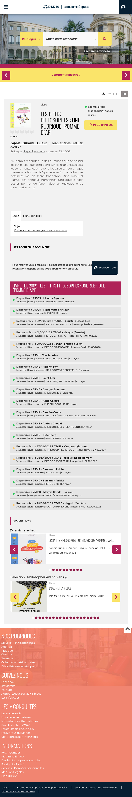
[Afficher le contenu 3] (57, 570)
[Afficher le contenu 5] (64, 570)
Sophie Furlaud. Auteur (28, 143)
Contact (14, 752)
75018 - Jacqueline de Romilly (73, 457)
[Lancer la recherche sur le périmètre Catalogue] (105, 39)
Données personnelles (29, 768)
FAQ (4, 752)
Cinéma (6, 654)
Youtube (7, 690)
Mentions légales (12, 772)
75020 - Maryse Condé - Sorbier (53, 492)
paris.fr (5, 787)
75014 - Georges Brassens (49, 389)
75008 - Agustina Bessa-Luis (72, 321)
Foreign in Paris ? (12, 764)
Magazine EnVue (12, 756)
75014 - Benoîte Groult (47, 412)
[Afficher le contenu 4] (60, 570)
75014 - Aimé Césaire (46, 400)
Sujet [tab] (16, 215)
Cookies (6, 768)
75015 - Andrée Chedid (47, 423)
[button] (125, 7)
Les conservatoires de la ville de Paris (96, 787)
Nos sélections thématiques (19, 721)
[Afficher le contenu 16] (84, 618)
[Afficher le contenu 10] (81, 570)
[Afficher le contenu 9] (77, 570)
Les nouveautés (11, 713)
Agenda (6, 646)
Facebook (7, 682)
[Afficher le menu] (5, 6)
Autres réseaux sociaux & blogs (21, 693)
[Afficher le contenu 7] (70, 570)
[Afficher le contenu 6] (67, 570)
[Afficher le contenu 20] (98, 618)
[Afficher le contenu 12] (70, 618)
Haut (127, 629)
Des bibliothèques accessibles (21, 760)
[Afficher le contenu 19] (95, 618)
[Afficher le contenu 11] (67, 618)
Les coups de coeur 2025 (17, 729)
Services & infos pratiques (18, 642)
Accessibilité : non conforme (18, 791)
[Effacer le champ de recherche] (96, 39)
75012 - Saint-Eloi (44, 378)
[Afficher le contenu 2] (53, 570)
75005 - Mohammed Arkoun (51, 309)
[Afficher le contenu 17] (88, 618)
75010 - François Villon (68, 343)
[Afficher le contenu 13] (74, 618)
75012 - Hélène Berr (45, 366)
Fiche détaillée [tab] (32, 215)
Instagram (8, 686)
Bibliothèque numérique (17, 666)
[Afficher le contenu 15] (81, 618)
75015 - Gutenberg (45, 435)
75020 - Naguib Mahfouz (70, 503)
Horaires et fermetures (16, 717)
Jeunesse (7, 658)
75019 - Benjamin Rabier (48, 469)
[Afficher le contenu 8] (74, 570)
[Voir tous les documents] (66, 578)
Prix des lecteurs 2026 (15, 725)
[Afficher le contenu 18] (91, 618)
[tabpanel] (47, 228)
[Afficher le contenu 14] (77, 618)
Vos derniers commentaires (19, 736)
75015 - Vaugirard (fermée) (71, 446)
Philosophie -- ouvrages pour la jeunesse (40, 230)
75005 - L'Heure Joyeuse (48, 298)
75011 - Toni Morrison (46, 355)
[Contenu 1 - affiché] (50, 570)
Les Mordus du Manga (16, 733)
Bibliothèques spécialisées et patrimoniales (42, 787)
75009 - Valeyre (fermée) (69, 332)
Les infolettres (10, 697)
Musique (7, 650)
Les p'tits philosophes (61, 552)
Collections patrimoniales (18, 662)
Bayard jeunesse (34, 151)
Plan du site (9, 776)
